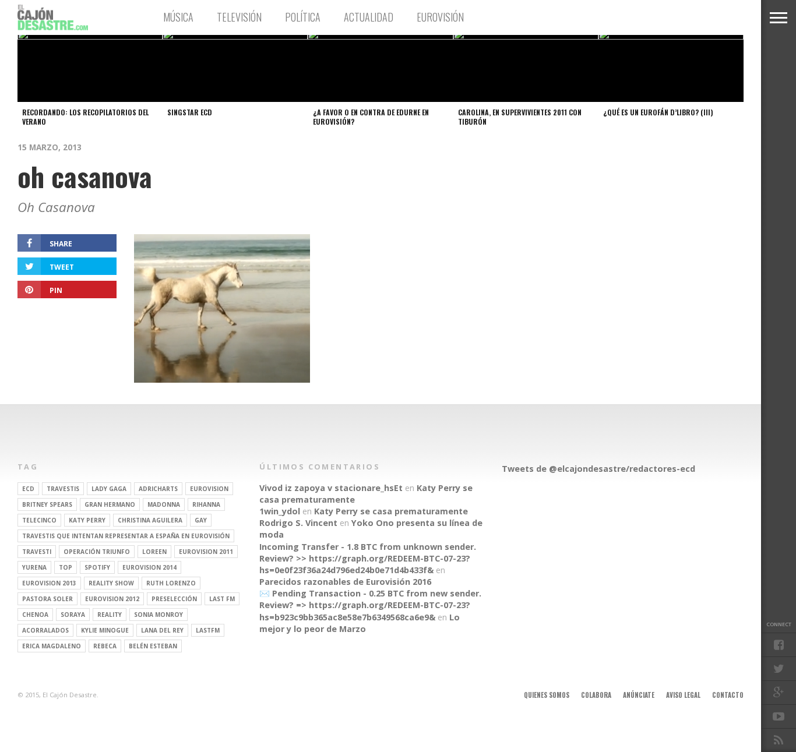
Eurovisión (440, 16)
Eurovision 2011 (206, 552)
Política (302, 16)
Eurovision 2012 (112, 599)
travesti (36, 552)
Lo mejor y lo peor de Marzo (359, 623)
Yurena (34, 567)
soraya (73, 614)
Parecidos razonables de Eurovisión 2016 (345, 581)
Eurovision (209, 489)
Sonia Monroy (158, 614)
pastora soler (47, 599)
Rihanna (206, 504)
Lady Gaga (108, 489)
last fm (222, 599)
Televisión (239, 16)
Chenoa (35, 614)
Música (178, 16)
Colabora (596, 695)
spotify (97, 567)
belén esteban (153, 646)
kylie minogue (105, 630)
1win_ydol (279, 511)
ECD (28, 489)
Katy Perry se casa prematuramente (391, 511)
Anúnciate (638, 695)
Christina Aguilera (150, 520)
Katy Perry (87, 520)
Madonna (163, 504)
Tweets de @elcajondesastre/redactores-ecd (598, 468)
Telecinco (39, 520)
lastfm (208, 630)
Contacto (728, 695)
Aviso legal (683, 695)
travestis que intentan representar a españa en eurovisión (126, 536)
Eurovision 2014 (149, 567)
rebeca (105, 646)
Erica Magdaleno (51, 646)
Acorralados (45, 630)
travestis (63, 489)
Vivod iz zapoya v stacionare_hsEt (331, 487)
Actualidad (368, 16)
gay (201, 520)
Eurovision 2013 (49, 583)
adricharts (158, 489)
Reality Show (111, 583)
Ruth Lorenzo (171, 583)
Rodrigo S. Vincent (298, 522)
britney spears (47, 504)
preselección (174, 599)
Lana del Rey (162, 630)
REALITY (109, 614)
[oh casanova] (222, 379)
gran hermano (109, 504)
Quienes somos (546, 695)
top (65, 567)
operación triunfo (97, 552)
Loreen (154, 552)
